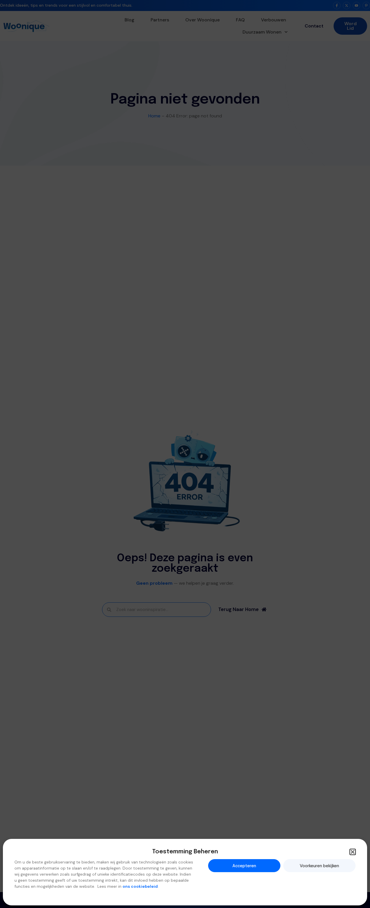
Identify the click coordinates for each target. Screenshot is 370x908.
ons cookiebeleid (140, 886)
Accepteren (244, 865)
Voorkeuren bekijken (319, 865)
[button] (353, 852)
